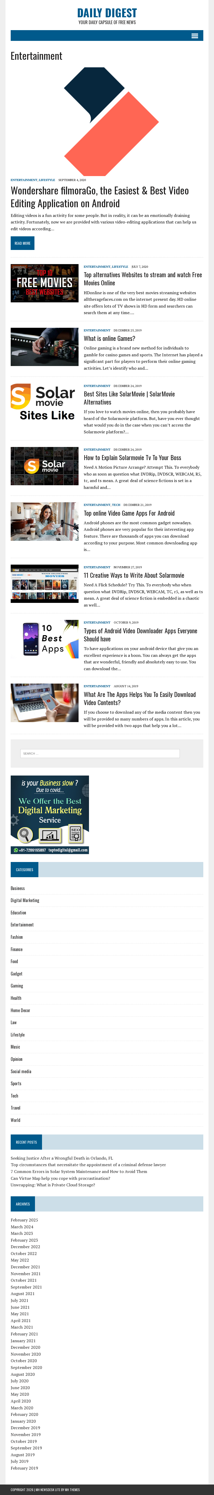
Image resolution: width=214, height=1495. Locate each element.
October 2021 (24, 1280)
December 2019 (25, 1428)
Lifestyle (47, 180)
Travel (15, 1108)
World (15, 1120)
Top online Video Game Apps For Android (129, 512)
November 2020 (26, 1354)
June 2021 (20, 1307)
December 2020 (25, 1347)
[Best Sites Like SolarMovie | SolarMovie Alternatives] (45, 418)
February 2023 (24, 1240)
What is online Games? (109, 338)
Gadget (16, 973)
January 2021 (23, 1341)
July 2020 (19, 1381)
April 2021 (21, 1320)
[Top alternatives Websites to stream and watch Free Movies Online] (45, 299)
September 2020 (26, 1367)
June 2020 (20, 1387)
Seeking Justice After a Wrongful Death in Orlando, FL (62, 1158)
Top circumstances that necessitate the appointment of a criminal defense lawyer (88, 1164)
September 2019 (26, 1448)
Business (18, 888)
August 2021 (23, 1293)
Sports (16, 1083)
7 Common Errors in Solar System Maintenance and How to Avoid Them (79, 1171)
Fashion (17, 937)
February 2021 (24, 1334)
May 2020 (20, 1394)
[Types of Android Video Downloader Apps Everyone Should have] (45, 655)
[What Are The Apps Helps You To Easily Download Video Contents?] (45, 718)
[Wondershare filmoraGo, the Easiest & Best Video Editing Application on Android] (107, 172)
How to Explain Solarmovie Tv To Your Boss (132, 457)
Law (13, 1022)
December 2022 (25, 1247)
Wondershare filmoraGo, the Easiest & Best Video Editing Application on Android (100, 196)
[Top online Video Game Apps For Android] (45, 537)
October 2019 (24, 1441)
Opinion (16, 1059)
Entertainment (24, 180)
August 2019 (23, 1455)
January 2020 (23, 1421)
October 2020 (24, 1360)
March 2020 (22, 1408)
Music (15, 1047)
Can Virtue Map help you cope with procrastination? (60, 1178)
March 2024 (22, 1227)
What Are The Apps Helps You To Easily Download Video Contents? (140, 698)
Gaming (17, 986)
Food (14, 961)
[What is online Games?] (45, 362)
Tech (116, 505)
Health (16, 998)
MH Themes (72, 1489)
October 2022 (24, 1253)
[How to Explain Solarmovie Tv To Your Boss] (45, 481)
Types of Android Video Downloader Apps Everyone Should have (140, 634)
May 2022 (20, 1260)
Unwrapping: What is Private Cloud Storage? (53, 1185)
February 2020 (24, 1414)
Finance (16, 949)
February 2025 (24, 1220)
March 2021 (22, 1327)
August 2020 (23, 1374)
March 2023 (22, 1233)
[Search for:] (100, 753)
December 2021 (25, 1267)
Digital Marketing (25, 900)
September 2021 (26, 1287)
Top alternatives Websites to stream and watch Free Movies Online (143, 278)
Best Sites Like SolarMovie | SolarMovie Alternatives (129, 397)
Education (18, 912)
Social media (21, 1071)
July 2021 (19, 1300)
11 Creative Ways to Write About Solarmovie (134, 575)
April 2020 (21, 1401)
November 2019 (26, 1434)
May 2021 (20, 1314)
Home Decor (20, 1010)
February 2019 (24, 1468)
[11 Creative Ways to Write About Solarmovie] (45, 599)
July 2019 (19, 1461)
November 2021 (26, 1273)
